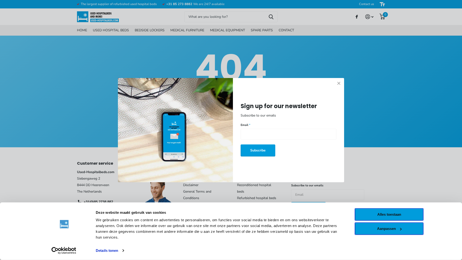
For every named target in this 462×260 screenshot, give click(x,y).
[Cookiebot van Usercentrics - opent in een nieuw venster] (64, 250)
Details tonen (107, 250)
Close (339, 83)
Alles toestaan (389, 214)
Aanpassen (386, 229)
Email (245, 125)
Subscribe (258, 150)
